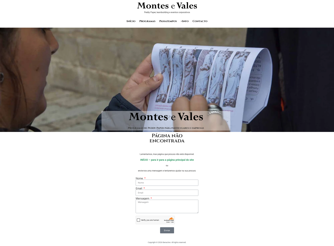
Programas (147, 21)
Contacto (200, 21)
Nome (140, 178)
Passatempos (168, 21)
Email (139, 188)
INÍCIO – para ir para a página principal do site (167, 159)
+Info (185, 21)
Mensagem (143, 198)
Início (131, 21)
